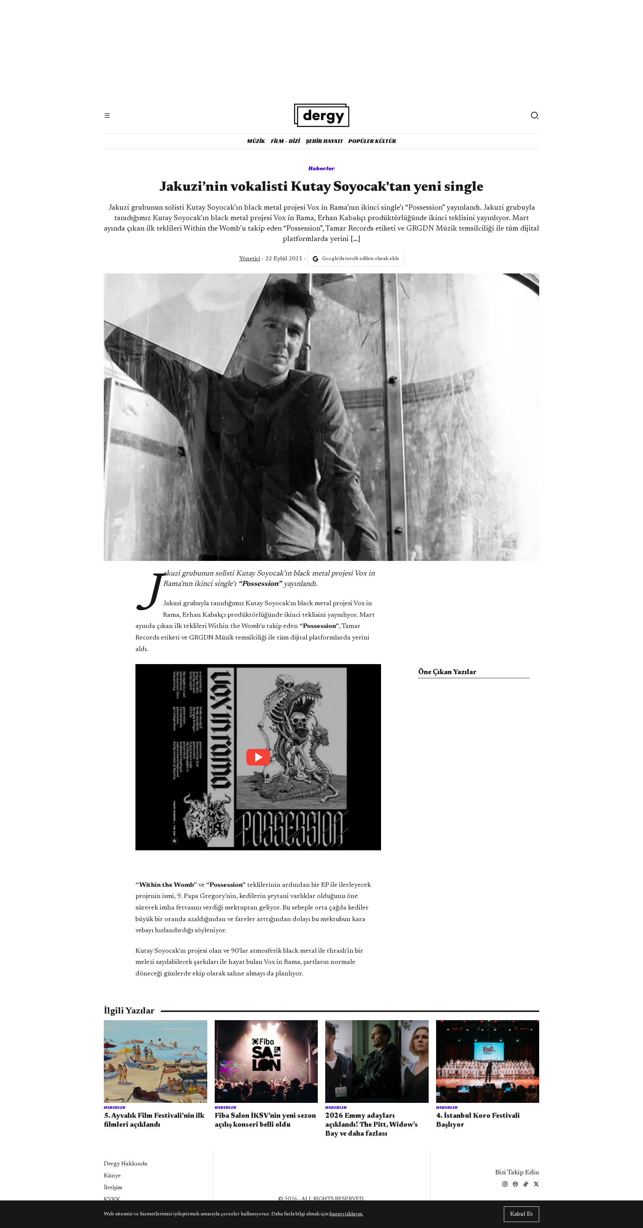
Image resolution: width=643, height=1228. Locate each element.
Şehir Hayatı (324, 141)
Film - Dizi (285, 141)
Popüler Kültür (372, 141)
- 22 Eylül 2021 (270, 259)
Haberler (321, 168)
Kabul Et (521, 1214)
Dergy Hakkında (125, 1164)
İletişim (113, 1188)
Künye (112, 1176)
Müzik (256, 141)
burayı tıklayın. (346, 1214)
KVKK (112, 1200)
